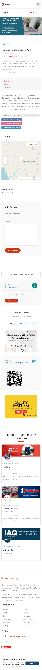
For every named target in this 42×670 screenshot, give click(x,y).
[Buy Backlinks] (21, 406)
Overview (7, 81)
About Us (26, 626)
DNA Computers (11, 287)
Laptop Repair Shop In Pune (16, 363)
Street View (33, 144)
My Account (27, 616)
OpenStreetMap (28, 177)
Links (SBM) (7, 619)
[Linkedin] (6, 641)
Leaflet (20, 177)
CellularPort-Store (10, 508)
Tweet (20, 323)
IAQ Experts (8, 550)
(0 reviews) (13, 72)
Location (7, 84)
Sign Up (25, 613)
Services (6, 622)
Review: (7, 222)
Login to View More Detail (12, 115)
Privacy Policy (28, 622)
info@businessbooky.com (16, 636)
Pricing (5, 626)
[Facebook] (2, 641)
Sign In (5, 13)
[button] (5, 159)
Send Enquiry (12, 301)
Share (10, 323)
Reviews (7, 87)
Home (5, 610)
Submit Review (12, 250)
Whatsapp (31, 323)
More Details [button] (16, 667)
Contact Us (27, 619)
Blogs (5, 616)
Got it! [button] (32, 663)
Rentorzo (7, 467)
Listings (6, 613)
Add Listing (33, 12)
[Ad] (21, 341)
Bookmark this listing (22, 312)
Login (25, 610)
